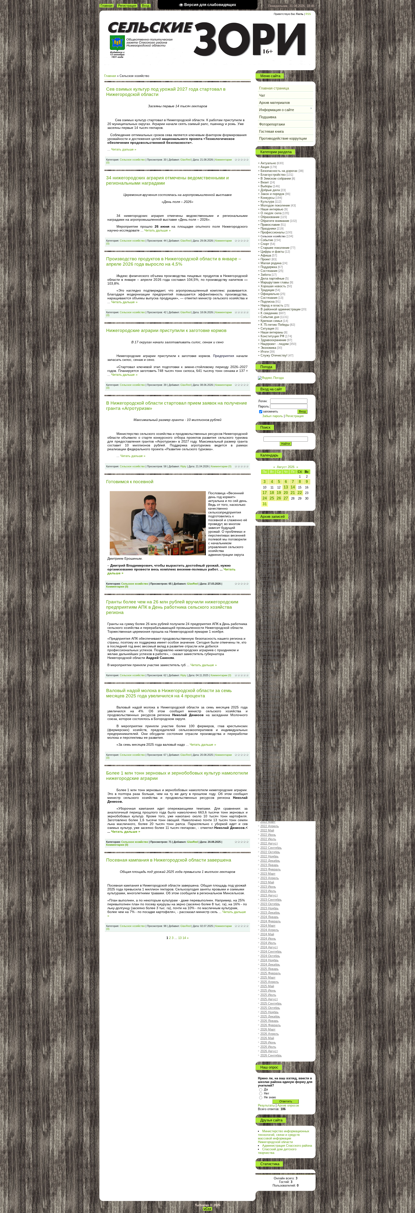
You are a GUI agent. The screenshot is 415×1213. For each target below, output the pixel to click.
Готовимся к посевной (129, 481)
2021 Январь (269, 761)
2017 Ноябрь (269, 597)
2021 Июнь (268, 783)
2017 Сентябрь (271, 588)
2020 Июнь (268, 731)
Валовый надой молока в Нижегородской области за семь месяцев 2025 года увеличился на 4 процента (169, 693)
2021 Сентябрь (271, 796)
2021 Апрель (269, 774)
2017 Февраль (270, 558)
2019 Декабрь (270, 705)
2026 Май (267, 1038)
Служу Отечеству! (274, 355)
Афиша (266, 255)
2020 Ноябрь (269, 752)
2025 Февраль (270, 973)
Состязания (269, 271)
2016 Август (269, 532)
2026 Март (267, 1029)
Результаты (266, 1105)
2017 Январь (269, 553)
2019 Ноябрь (269, 700)
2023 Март (267, 873)
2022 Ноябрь (269, 856)
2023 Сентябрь (271, 899)
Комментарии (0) (221, 466)
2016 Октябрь (270, 540)
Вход (145, 5)
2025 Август (269, 999)
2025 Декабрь (270, 1016)
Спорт (265, 244)
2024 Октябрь (270, 956)
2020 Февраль (270, 713)
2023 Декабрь (270, 912)
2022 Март (267, 822)
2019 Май (267, 674)
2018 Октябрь (270, 644)
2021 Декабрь (270, 809)
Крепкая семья (271, 321)
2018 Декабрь (270, 653)
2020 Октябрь (270, 748)
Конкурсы (268, 198)
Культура (267, 201)
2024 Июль (268, 943)
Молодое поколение (275, 205)
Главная (106, 5)
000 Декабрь (269, 527)
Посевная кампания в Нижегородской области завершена (168, 860)
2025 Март (267, 977)
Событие (267, 240)
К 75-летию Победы (275, 324)
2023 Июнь (268, 886)
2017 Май (267, 571)
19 (279, 493)
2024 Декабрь (270, 964)
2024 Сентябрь (271, 951)
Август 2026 (285, 467)
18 (272, 493)
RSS (308, 14)
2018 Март (267, 614)
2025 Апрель (269, 982)
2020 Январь (269, 709)
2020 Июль (268, 735)
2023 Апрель (269, 878)
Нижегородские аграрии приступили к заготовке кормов (166, 330)
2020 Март (267, 718)
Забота (266, 274)
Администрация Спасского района (287, 1145)
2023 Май (267, 882)
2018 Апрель (269, 618)
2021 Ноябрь (269, 804)
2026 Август (269, 1051)
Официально (270, 294)
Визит (265, 182)
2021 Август (269, 791)
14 (293, 487)
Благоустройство (273, 174)
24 (264, 498)
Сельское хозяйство (132, 159)
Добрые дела (270, 190)
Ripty (183, 466)
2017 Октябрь (270, 592)
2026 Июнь (268, 1042)
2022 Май (267, 830)
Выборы (266, 186)
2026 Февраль (270, 1025)
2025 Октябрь (270, 1008)
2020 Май (267, 726)
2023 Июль (268, 891)
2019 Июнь (268, 679)
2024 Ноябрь (269, 960)
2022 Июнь (268, 835)
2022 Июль (268, 839)
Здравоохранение (273, 340)
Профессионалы (273, 232)
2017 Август (269, 584)
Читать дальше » (123, 149)
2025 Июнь (268, 990)
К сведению (269, 313)
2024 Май (267, 934)
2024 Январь (269, 917)
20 (286, 493)
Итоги (265, 351)
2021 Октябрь (270, 800)
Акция (265, 167)
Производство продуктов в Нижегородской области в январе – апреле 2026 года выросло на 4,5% (173, 261)
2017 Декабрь (270, 601)
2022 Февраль (270, 817)
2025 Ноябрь (269, 1012)
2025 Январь (269, 969)
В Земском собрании (276, 178)
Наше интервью (272, 209)
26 (279, 498)
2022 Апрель (269, 826)
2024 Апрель (269, 930)
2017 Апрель (269, 566)
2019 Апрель (269, 670)
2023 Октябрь (270, 904)
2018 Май (267, 623)
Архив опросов (288, 1105)
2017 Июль (268, 579)
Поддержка (269, 267)
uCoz (207, 1209)
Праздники (268, 228)
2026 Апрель (269, 1034)
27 (286, 498)
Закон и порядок (272, 194)
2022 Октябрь (270, 852)
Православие (270, 224)
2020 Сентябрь (271, 744)
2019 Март (267, 666)
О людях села (271, 213)
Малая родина (271, 263)
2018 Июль (268, 631)
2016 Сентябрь (271, 536)
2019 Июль (268, 683)
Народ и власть (272, 305)
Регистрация (127, 5)
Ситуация (267, 328)
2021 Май (267, 778)
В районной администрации (280, 309)
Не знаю (270, 1097)
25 (272, 498)
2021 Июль (268, 787)
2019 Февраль (270, 661)
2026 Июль (268, 1047)
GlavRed (185, 159)
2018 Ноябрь (269, 648)
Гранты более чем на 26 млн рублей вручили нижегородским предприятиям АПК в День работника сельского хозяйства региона (172, 607)
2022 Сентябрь (271, 848)
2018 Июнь (268, 627)
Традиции (267, 290)
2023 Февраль (270, 869)
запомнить (270, 411)
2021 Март (267, 770)
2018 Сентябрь (271, 640)
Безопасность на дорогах (279, 171)
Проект (266, 259)
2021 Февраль (270, 765)
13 (286, 487)
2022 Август (269, 843)
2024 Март (267, 925)
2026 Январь (269, 1021)
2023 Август (269, 895)
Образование (270, 217)
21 (293, 493)
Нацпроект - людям (275, 344)
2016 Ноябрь (269, 545)
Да (266, 1089)
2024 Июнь (268, 938)
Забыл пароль (272, 416)
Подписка (268, 301)
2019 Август (269, 687)
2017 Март (267, 562)
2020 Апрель (269, 722)
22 (300, 493)
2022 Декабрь (270, 861)
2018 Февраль (270, 610)
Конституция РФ (272, 336)
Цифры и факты (272, 251)
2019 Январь (269, 657)
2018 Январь (269, 605)
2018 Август (269, 636)
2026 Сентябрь (271, 1055)
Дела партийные (272, 278)
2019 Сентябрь (271, 692)
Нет (266, 1093)
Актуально (268, 163)
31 (264, 504)
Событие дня (270, 317)
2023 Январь (269, 865)
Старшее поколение (275, 248)
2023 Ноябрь (269, 908)
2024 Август (269, 947)
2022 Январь (269, 813)
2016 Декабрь (270, 549)
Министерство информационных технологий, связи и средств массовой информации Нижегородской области (283, 1136)
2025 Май (267, 986)
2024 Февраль (270, 921)
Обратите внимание (275, 221)
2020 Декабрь (270, 757)
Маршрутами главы (275, 282)
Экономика (268, 348)
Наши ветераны (272, 332)
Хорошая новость (273, 286)
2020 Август (269, 739)
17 (264, 493)
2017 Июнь (268, 575)
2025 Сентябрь (271, 1003)
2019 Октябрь (270, 696)
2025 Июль (268, 995)
